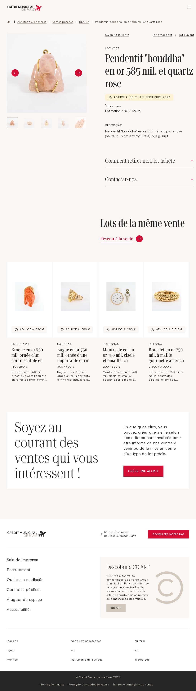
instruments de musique (86, 659)
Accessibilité (18, 609)
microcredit (142, 659)
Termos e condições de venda (133, 684)
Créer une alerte (145, 472)
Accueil (9, 22)
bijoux (11, 650)
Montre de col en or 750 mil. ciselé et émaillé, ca (119, 355)
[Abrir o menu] (189, 7)
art (72, 650)
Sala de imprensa (22, 559)
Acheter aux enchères (32, 21)
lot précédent (162, 34)
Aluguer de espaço (24, 599)
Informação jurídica (52, 684)
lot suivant (186, 34)
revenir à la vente (117, 34)
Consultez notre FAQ (171, 535)
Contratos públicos (24, 589)
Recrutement (18, 569)
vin (136, 650)
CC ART (118, 608)
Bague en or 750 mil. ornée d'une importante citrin (73, 355)
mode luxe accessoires (86, 640)
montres (12, 659)
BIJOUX (84, 21)
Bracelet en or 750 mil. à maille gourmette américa (166, 355)
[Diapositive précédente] (15, 73)
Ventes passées (63, 21)
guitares (140, 640)
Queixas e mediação (25, 579)
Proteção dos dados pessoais (89, 684)
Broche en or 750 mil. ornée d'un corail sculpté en (27, 355)
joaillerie (12, 640)
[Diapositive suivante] (78, 73)
